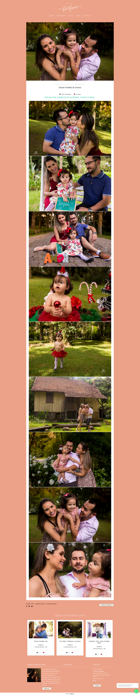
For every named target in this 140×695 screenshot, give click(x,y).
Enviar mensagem (99, 671)
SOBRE (78, 15)
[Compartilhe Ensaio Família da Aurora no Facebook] (26, 606)
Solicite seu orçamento (106, 605)
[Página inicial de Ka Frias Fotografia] (70, 7)
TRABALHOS (61, 15)
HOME (51, 15)
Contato (97, 685)
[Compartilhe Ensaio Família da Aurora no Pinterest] (32, 606)
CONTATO (87, 15)
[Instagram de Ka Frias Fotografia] (95, 681)
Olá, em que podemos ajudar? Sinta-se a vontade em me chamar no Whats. (125, 685)
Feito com (70, 693)
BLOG (71, 15)
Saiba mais (46, 688)
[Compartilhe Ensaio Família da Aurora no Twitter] (29, 606)
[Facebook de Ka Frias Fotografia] (93, 681)
